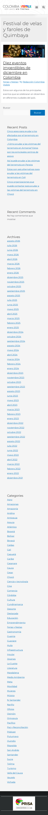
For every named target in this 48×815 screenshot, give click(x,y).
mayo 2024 (13, 350)
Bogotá (11, 531)
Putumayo (12, 736)
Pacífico (11, 723)
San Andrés (13, 750)
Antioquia (12, 518)
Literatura (12, 668)
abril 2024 (12, 355)
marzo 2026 (13, 264)
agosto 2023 (13, 391)
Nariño (10, 704)
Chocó (10, 577)
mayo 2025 (13, 309)
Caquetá (11, 554)
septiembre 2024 (16, 341)
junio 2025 (12, 304)
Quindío (11, 741)
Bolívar (10, 536)
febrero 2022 (13, 468)
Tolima (10, 764)
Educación (12, 618)
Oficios (10, 709)
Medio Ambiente (16, 677)
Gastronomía (14, 632)
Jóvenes (11, 659)
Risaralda (12, 745)
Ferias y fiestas (10, 82)
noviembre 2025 (15, 282)
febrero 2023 (13, 414)
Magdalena (13, 672)
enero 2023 (13, 418)
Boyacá (11, 540)
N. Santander (14, 700)
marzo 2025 (13, 318)
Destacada (12, 613)
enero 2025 (13, 327)
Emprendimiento (16, 622)
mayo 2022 (13, 455)
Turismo (11, 768)
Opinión (11, 714)
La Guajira (12, 663)
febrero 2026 (13, 268)
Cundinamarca (15, 604)
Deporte (11, 609)
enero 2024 (13, 368)
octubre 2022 (14, 432)
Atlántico (12, 527)
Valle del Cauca (15, 773)
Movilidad (12, 686)
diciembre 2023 (15, 373)
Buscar (6, 108)
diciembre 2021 (15, 478)
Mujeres (11, 691)
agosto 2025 (13, 295)
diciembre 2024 (15, 332)
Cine (9, 586)
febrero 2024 (14, 364)
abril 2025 (12, 314)
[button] (37, 7)
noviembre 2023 (15, 377)
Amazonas (12, 504)
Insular (11, 654)
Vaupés (11, 777)
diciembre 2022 (15, 423)
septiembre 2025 (16, 291)
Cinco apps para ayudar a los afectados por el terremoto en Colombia (23, 135)
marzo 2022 (13, 464)
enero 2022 (13, 473)
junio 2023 (12, 396)
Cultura (11, 600)
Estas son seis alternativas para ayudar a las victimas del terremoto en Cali (23, 173)
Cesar (10, 572)
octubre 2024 (14, 336)
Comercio (12, 590)
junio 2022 (12, 450)
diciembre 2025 (15, 277)
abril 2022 (12, 459)
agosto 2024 (13, 345)
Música (11, 695)
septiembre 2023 (16, 386)
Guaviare (11, 641)
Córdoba (11, 595)
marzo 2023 (13, 409)
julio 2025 (12, 300)
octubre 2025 (14, 286)
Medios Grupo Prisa (24, 807)
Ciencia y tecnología (17, 581)
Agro (9, 499)
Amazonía (12, 508)
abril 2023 (12, 405)
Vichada (11, 782)
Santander (12, 754)
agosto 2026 (13, 241)
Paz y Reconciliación (17, 727)
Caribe (10, 559)
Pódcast (11, 732)
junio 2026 (12, 250)
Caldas (10, 545)
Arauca (10, 522)
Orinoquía (12, 718)
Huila (10, 645)
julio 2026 (12, 245)
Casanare (12, 563)
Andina (11, 513)
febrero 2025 (13, 323)
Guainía (11, 636)
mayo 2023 (13, 400)
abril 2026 (12, 259)
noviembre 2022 (15, 427)
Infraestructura (15, 650)
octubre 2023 (14, 382)
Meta (9, 682)
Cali (9, 550)
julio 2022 (12, 446)
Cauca (10, 568)
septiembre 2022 (16, 437)
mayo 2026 (13, 254)
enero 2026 (13, 273)
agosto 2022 (13, 441)
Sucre (10, 759)
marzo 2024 (13, 359)
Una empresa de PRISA (24, 801)
